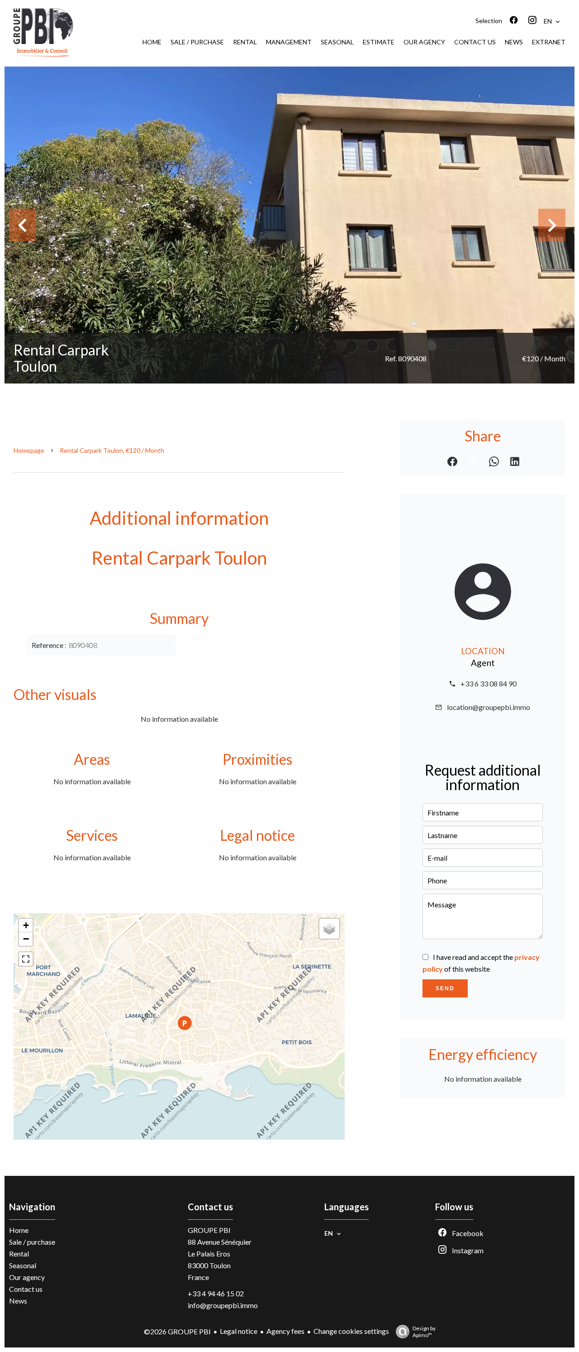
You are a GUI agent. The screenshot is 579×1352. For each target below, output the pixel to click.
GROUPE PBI (209, 1230)
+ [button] (26, 925)
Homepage (29, 450)
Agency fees (285, 1331)
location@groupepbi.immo (488, 707)
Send (445, 988)
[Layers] (329, 929)
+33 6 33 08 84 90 (488, 683)
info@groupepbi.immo (223, 1305)
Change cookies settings (351, 1331)
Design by (424, 1331)
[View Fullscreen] (26, 959)
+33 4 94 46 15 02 (216, 1293)
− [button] (26, 938)
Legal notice (238, 1331)
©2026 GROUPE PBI (177, 1331)
